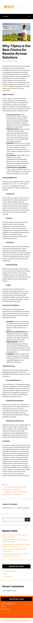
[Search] (27, 519)
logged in (14, 508)
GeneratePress (25, 620)
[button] (29, 16)
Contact (4, 574)
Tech (6, 484)
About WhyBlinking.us (9, 571)
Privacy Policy (6, 576)
